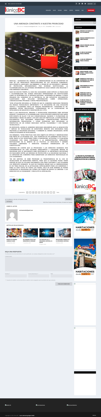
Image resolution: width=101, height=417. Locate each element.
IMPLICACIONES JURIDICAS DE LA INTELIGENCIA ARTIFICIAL (63, 240)
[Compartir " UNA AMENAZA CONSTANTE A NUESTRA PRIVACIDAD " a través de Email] (50, 192)
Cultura (60, 10)
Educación (48, 10)
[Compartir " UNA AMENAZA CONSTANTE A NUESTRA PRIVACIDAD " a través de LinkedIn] (42, 192)
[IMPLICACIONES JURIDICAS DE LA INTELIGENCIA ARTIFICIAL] (63, 232)
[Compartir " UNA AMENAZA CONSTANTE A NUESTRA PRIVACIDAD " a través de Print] (53, 192)
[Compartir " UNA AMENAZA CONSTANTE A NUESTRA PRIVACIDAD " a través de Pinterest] (39, 192)
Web (52, 273)
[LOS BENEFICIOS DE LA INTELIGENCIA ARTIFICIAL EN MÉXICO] (46, 232)
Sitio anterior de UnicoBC (15, 3)
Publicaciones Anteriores (85, 142)
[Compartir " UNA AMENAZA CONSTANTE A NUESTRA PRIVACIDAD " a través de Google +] (33, 192)
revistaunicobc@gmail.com (30, 26)
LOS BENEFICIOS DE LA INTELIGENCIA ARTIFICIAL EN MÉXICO (45, 241)
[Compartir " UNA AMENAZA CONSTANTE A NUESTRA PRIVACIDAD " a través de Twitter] (30, 192)
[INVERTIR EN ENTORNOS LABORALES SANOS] (14, 232)
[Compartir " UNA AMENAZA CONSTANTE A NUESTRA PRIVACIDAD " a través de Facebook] (27, 192)
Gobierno (77, 10)
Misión (94, 415)
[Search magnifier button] (94, 22)
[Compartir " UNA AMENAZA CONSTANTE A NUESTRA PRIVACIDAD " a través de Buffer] (45, 192)
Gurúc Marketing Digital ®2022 (27, 415)
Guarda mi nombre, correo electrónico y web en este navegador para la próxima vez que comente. (31, 280)
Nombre (7, 273)
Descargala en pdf (85, 139)
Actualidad (48, 26)
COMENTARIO (8, 256)
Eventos (71, 10)
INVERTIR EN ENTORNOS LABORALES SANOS (12, 240)
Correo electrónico (33, 273)
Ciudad (65, 10)
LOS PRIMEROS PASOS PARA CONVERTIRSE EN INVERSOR (29, 240)
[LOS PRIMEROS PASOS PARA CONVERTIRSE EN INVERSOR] (30, 232)
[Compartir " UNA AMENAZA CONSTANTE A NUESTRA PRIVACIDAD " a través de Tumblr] (36, 192)
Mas (82, 10)
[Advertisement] (87, 384)
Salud (54, 10)
